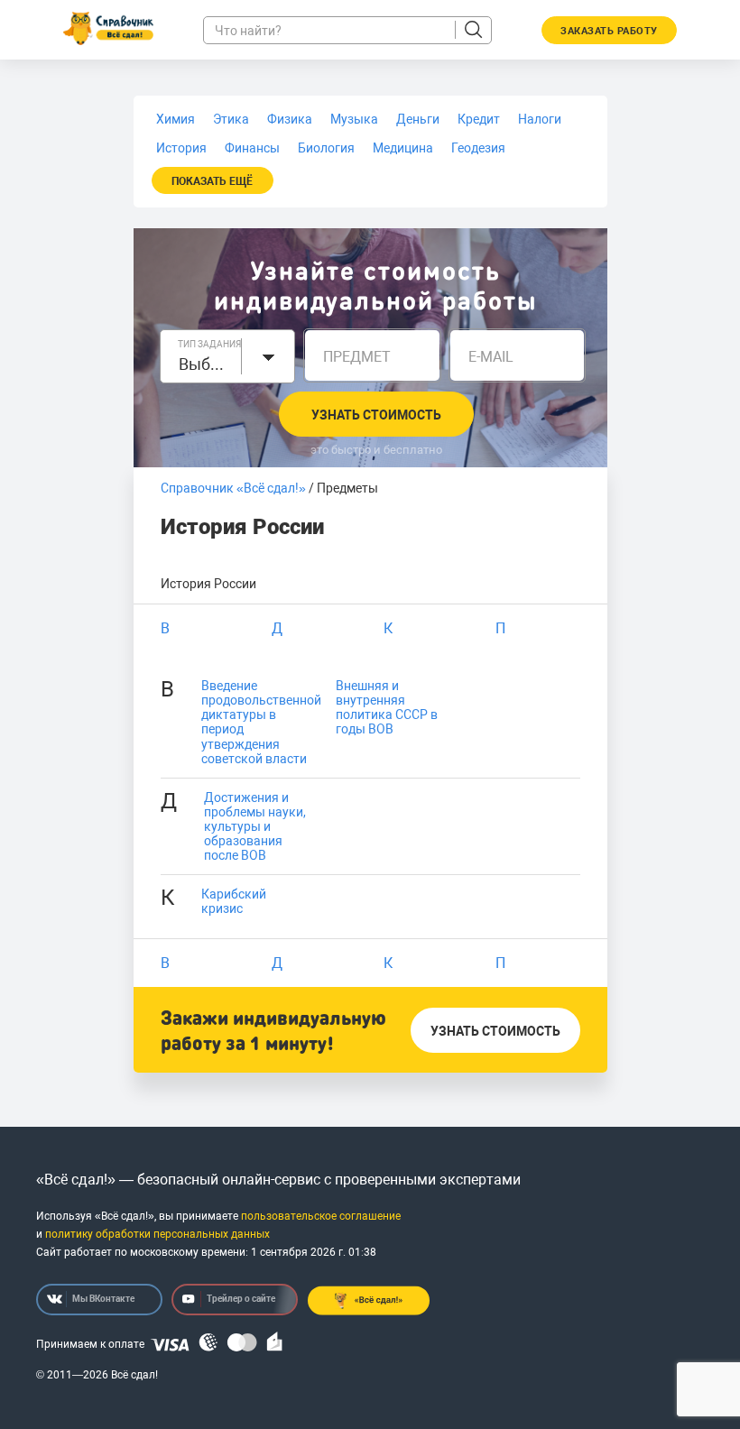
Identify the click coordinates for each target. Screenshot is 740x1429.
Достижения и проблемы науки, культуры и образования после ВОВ (255, 826)
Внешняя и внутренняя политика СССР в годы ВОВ (387, 707)
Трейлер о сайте (241, 1299)
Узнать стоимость (376, 415)
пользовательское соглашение (321, 1216)
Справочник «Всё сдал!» (233, 488)
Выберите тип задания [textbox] (205, 364)
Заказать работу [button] (609, 31)
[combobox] (228, 356)
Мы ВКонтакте (103, 1299)
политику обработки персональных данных (157, 1234)
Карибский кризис (233, 901)
